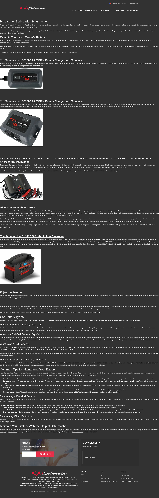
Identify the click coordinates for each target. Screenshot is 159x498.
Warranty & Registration (109, 481)
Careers (83, 478)
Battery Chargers (91, 11)
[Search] (128, 3)
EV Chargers (105, 11)
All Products (77, 11)
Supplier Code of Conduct (129, 481)
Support (123, 3)
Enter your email (26, 449)
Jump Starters (118, 11)
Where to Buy (134, 3)
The (42, 60)
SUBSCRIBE (45, 454)
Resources (116, 3)
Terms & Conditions (127, 478)
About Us (83, 475)
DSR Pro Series (132, 11)
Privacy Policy (125, 475)
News (102, 475)
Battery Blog (105, 478)
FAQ (102, 472)
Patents (123, 472)
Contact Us (84, 481)
